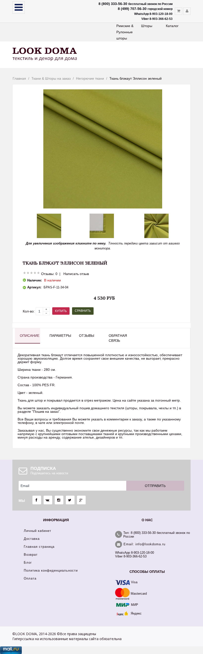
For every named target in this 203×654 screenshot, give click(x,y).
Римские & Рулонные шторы (124, 32)
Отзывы (86, 336)
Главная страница (39, 547)
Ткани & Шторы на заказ (51, 78)
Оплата (30, 578)
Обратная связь (118, 338)
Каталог (172, 26)
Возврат (31, 554)
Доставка (32, 539)
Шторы (146, 26)
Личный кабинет (37, 531)
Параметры (60, 336)
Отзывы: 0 (49, 274)
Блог (28, 562)
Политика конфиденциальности (51, 570)
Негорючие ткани (90, 78)
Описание (29, 336)
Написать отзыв (76, 274)
